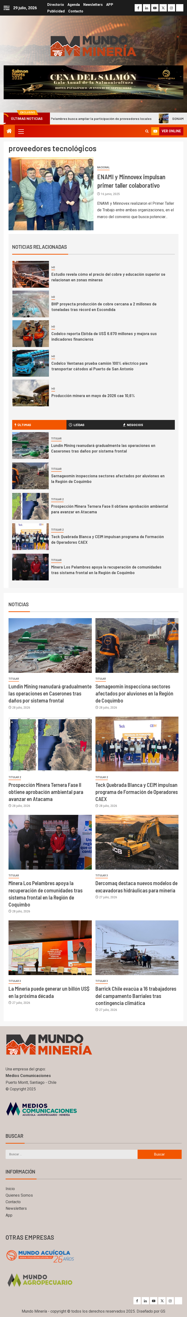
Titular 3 (101, 875)
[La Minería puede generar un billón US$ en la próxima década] (50, 947)
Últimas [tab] (24, 425)
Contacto (75, 11)
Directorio (55, 5)
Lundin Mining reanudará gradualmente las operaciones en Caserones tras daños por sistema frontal (103, 448)
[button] (21, 131)
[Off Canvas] (6, 8)
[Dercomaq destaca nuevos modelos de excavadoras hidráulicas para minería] (137, 842)
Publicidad (56, 11)
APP (109, 5)
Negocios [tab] (135, 425)
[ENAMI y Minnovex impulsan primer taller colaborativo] (51, 193)
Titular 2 (57, 499)
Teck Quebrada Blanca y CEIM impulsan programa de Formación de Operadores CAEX (136, 792)
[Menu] (21, 131)
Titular (56, 438)
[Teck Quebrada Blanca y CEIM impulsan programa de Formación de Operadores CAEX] (30, 536)
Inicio (10, 1188)
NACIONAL (103, 167)
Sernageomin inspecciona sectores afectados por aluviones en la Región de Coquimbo (134, 693)
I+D (53, 267)
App (9, 1215)
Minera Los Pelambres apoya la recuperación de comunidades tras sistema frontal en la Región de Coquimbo (106, 569)
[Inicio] (9, 131)
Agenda (73, 5)
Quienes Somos (19, 1195)
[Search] (147, 131)
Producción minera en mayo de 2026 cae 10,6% (93, 395)
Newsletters (93, 5)
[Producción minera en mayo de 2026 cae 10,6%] (30, 393)
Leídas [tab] (79, 425)
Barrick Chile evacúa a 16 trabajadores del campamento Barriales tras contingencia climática (135, 995)
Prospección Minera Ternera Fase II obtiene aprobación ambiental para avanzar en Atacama (46, 792)
